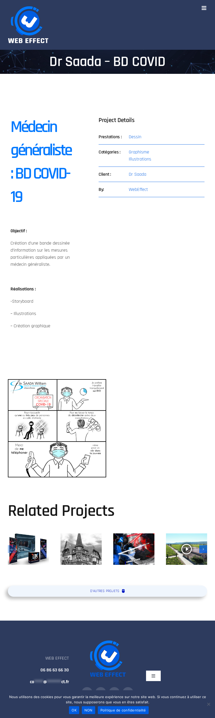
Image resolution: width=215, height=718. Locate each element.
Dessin (135, 137)
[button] (12, 549)
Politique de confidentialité (123, 710)
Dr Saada (137, 174)
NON (88, 710)
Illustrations (140, 159)
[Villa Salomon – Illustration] (81, 549)
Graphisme (139, 152)
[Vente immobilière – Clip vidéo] (186, 549)
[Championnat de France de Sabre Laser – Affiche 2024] (133, 549)
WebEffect (138, 189)
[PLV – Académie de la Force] (28, 549)
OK (74, 710)
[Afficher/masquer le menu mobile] (204, 8)
